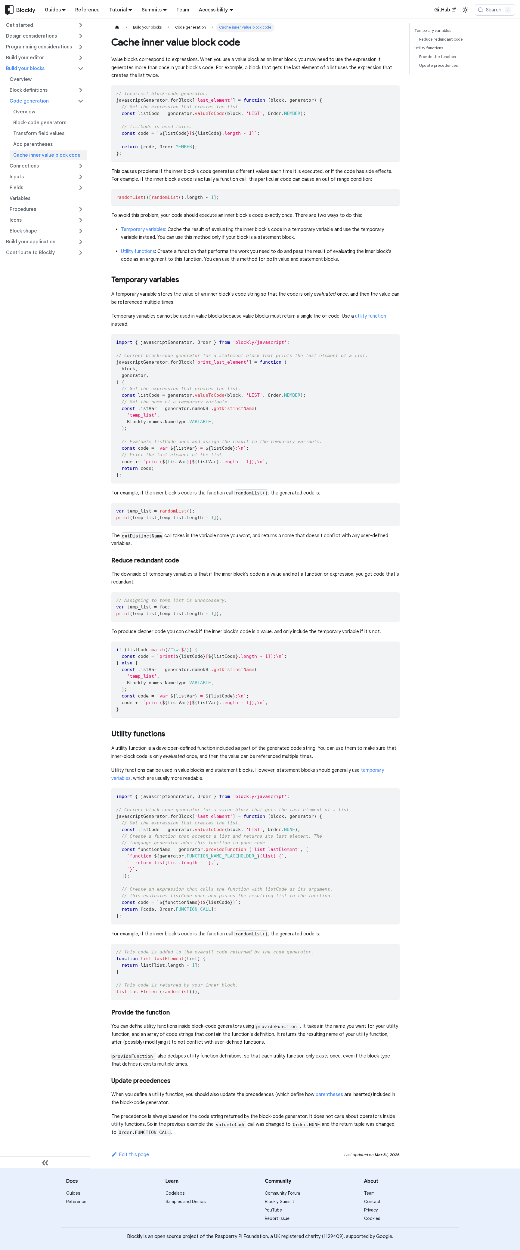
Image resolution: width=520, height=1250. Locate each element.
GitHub (442, 10)
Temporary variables (143, 229)
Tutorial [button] (118, 10)
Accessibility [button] (213, 10)
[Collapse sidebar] (45, 1162)
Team (182, 10)
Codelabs (175, 1193)
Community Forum (282, 1193)
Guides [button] (53, 10)
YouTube (273, 1210)
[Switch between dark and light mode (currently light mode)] (465, 10)
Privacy (371, 1210)
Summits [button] (152, 10)
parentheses (329, 1094)
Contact (372, 1201)
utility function (370, 316)
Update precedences (438, 65)
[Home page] (117, 27)
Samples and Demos (186, 1201)
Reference (87, 10)
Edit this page (134, 1155)
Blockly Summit (279, 1201)
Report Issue (277, 1218)
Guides (73, 1193)
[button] (44, 25)
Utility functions (138, 251)
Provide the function (437, 56)
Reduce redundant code (441, 39)
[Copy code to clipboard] (392, 93)
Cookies (372, 1218)
